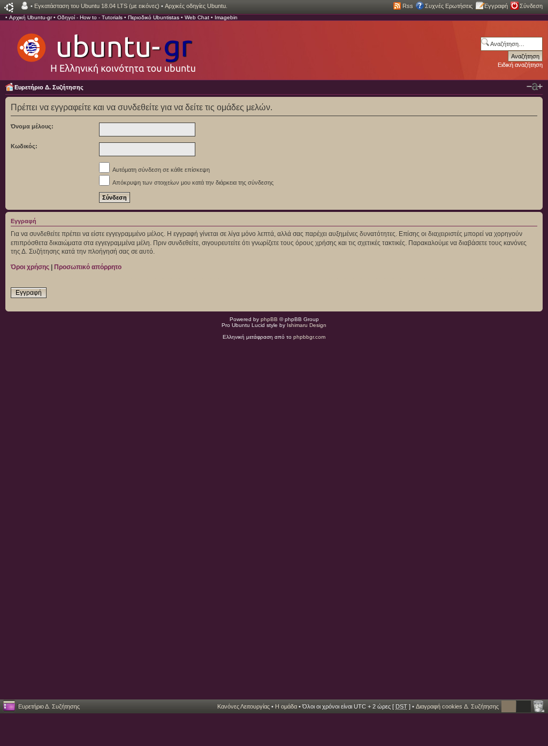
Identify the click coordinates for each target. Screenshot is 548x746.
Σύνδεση (531, 6)
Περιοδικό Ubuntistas (153, 17)
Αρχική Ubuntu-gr (30, 17)
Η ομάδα (286, 706)
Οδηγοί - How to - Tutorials (90, 17)
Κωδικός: (24, 146)
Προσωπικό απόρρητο (87, 267)
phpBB (269, 319)
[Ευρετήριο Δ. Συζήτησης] (105, 48)
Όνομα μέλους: (32, 126)
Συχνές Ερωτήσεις (449, 6)
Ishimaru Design (306, 325)
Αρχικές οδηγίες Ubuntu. (196, 6)
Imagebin (226, 17)
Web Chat (197, 17)
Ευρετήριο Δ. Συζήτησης (48, 87)
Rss (407, 6)
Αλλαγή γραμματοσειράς (535, 86)
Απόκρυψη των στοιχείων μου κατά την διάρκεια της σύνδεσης (192, 182)
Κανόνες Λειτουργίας (243, 706)
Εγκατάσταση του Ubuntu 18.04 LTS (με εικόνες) (96, 6)
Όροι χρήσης (30, 267)
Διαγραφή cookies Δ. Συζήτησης (457, 706)
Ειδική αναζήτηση (520, 65)
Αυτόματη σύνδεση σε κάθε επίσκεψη (160, 169)
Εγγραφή (496, 6)
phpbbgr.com (309, 337)
